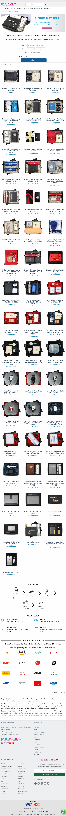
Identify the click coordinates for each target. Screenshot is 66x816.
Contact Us (37, 737)
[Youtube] (45, 783)
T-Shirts (3, 763)
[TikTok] (35, 783)
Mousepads (21, 786)
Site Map (36, 754)
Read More (61, 717)
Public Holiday (38, 752)
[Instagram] (42, 783)
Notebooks (21, 778)
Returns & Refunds (39, 734)
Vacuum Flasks (22, 768)
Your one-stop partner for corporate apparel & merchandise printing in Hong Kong (33, 814)
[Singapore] (8, 744)
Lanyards (3, 773)
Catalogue (37, 739)
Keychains (20, 776)
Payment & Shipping (39, 732)
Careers (36, 749)
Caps (2, 781)
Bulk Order (9, 11)
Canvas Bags (21, 771)
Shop (35, 729)
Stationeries (4, 788)
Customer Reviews (39, 747)
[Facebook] (39, 783)
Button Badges (5, 776)
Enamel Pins (4, 783)
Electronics (21, 788)
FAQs (35, 742)
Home (2, 11)
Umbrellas (20, 793)
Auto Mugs (21, 783)
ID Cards (20, 773)
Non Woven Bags (6, 771)
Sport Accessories (22, 791)
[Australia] (13, 744)
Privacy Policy (39, 808)
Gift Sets (20, 766)
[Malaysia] (5, 744)
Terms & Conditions (29, 808)
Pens (2, 778)
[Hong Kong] (10, 744)
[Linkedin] (48, 783)
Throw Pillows (5, 786)
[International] (2, 744)
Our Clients (37, 744)
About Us (36, 727)
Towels (19, 781)
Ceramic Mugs (5, 768)
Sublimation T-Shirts (6, 766)
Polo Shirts (21, 763)
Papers (3, 793)
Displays (3, 791)
